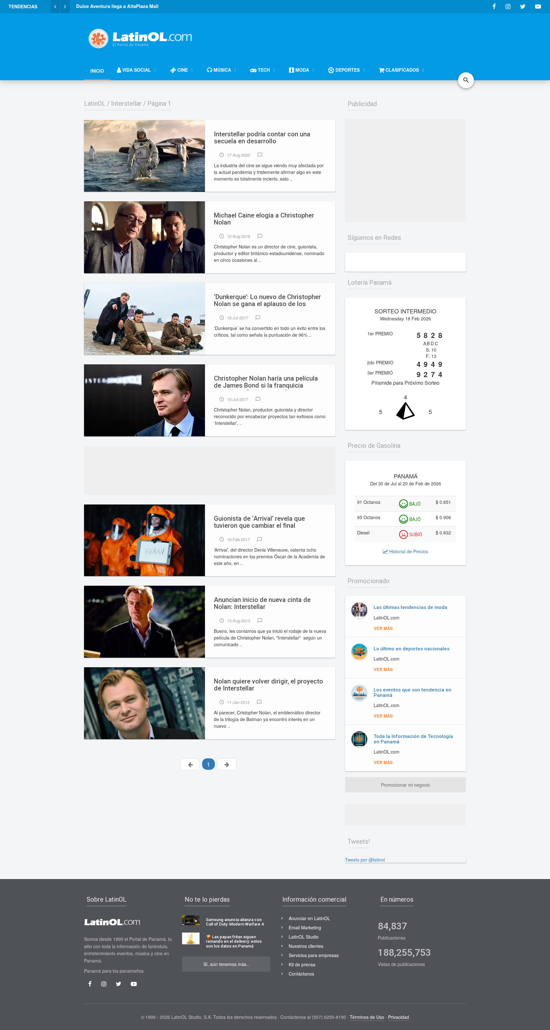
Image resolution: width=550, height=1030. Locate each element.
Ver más (383, 628)
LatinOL (94, 103)
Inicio (97, 71)
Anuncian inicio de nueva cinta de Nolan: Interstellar (262, 603)
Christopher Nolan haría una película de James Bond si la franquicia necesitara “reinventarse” (266, 382)
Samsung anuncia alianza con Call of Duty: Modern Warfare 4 (235, 922)
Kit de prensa (302, 964)
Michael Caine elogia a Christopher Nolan (264, 219)
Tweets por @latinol (365, 859)
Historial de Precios (408, 551)
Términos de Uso (367, 1017)
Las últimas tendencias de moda (410, 607)
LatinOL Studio (304, 936)
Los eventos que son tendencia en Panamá (412, 692)
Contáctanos (301, 973)
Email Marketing (305, 927)
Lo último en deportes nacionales (411, 649)
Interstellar (126, 103)
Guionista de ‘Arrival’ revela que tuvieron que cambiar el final (259, 522)
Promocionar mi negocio (405, 785)
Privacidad (398, 1017)
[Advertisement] (350, 35)
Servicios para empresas (314, 955)
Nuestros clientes (306, 946)
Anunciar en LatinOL (309, 918)
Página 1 (159, 103)
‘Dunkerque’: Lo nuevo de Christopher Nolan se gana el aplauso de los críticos (267, 301)
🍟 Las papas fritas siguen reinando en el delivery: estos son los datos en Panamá (234, 941)
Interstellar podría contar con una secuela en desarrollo (262, 138)
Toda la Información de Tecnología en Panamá (413, 739)
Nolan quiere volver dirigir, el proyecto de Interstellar (268, 685)
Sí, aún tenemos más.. (226, 964)
